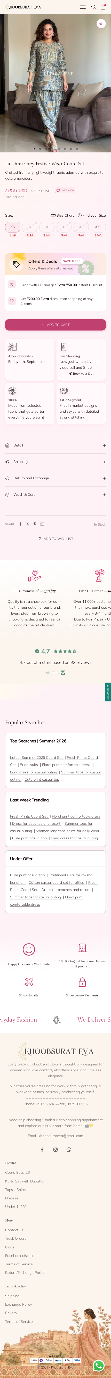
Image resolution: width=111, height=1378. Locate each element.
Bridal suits (29, 764)
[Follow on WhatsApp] (69, 1149)
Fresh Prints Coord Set (29, 816)
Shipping (12, 1296)
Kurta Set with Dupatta (24, 1181)
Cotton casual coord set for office (57, 882)
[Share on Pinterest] (35, 524)
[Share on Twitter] (28, 524)
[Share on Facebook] (20, 524)
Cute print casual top (42, 779)
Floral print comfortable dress (67, 764)
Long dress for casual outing (34, 772)
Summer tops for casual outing (36, 897)
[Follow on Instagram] (55, 1149)
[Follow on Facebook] (42, 1149)
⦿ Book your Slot (81, 373)
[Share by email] (42, 524)
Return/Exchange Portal (24, 1272)
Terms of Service (19, 1264)
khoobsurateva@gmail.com (60, 1135)
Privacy (11, 1313)
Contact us (14, 1230)
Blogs (9, 1247)
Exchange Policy (18, 1304)
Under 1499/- (16, 1206)
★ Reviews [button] (108, 692)
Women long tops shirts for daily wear (67, 831)
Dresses (12, 1198)
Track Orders (15, 1238)
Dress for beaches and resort (36, 823)
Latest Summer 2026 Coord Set (37, 757)
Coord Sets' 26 (17, 1172)
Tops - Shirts (15, 1189)
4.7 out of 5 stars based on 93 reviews (56, 662)
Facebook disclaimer (22, 1255)
